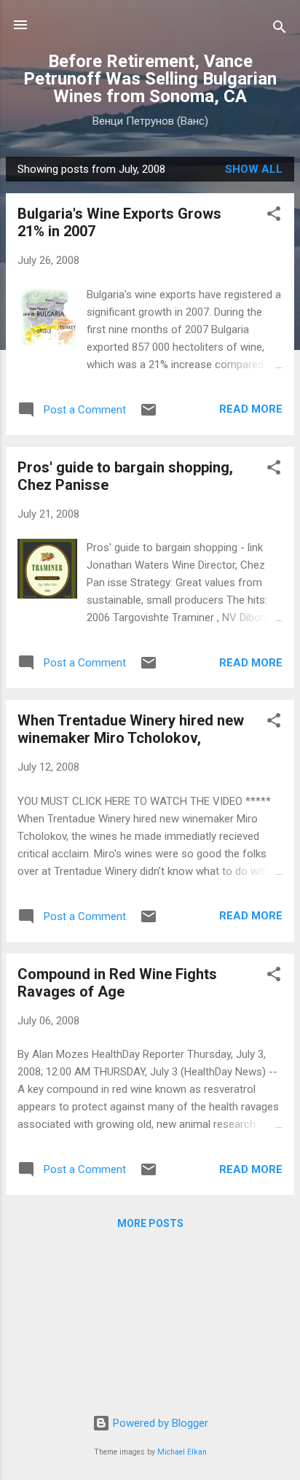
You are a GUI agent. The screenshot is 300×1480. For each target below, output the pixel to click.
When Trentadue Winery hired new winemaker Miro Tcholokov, (130, 729)
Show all (254, 169)
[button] (274, 216)
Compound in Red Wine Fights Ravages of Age (117, 982)
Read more (251, 409)
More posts (150, 1223)
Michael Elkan (182, 1452)
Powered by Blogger (159, 1423)
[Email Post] (148, 414)
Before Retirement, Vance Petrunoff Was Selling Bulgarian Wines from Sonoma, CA (150, 78)
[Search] (279, 29)
